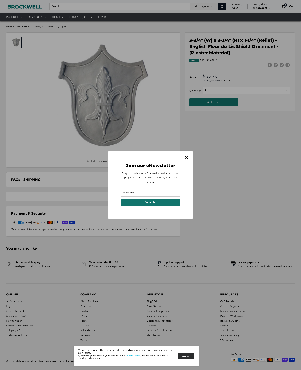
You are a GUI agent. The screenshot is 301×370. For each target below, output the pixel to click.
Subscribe (150, 202)
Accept (186, 356)
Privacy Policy (133, 355)
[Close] (186, 157)
